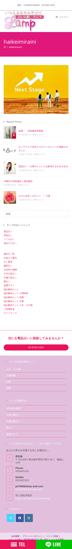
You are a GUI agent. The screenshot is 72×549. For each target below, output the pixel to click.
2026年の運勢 (10, 269)
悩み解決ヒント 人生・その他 (18, 305)
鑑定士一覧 (9, 253)
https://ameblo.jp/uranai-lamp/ (32, 498)
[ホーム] (5, 47)
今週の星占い (10, 277)
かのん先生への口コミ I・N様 (34, 195)
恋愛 (8, 387)
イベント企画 (15, 539)
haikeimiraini (15, 47)
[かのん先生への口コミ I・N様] (10, 197)
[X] (11, 518)
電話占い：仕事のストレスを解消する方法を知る (43, 166)
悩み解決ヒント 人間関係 (16, 293)
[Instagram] (29, 518)
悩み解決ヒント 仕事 (14, 301)
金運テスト (9, 285)
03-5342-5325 (36, 347)
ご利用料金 (9, 309)
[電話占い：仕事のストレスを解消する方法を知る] (10, 168)
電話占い (8, 231)
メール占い (9, 239)
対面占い (8, 235)
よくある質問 (57, 539)
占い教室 (8, 261)
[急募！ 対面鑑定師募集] (10, 132)
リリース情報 (52, 536)
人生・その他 (13, 369)
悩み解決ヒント (11, 289)
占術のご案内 (10, 257)
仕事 (8, 381)
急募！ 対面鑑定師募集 (31, 130)
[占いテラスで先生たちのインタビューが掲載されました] (10, 150)
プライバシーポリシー (33, 536)
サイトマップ (10, 312)
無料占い (8, 265)
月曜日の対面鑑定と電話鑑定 (18, 181)
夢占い (7, 281)
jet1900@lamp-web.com (28, 489)
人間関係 (11, 375)
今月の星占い (10, 273)
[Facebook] (20, 518)
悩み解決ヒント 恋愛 (14, 297)
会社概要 (15, 536)
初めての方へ (10, 243)
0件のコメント (38, 134)
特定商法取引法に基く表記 (36, 539)
